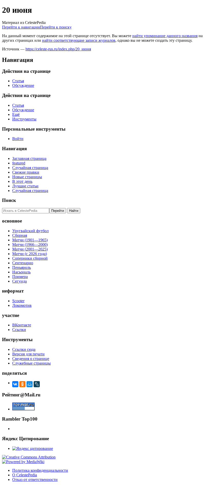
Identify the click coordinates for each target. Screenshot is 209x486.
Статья (18, 81)
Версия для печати (28, 354)
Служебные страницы (31, 363)
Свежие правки (25, 172)
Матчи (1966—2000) (30, 244)
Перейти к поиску (56, 27)
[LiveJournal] (37, 384)
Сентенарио (22, 263)
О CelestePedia (24, 475)
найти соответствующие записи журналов (78, 40)
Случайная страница (30, 167)
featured (18, 163)
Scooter (18, 301)
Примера (20, 276)
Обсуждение (23, 85)
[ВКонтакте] (15, 384)
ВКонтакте (21, 325)
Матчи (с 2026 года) (29, 254)
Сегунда (19, 281)
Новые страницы (27, 177)
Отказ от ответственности (35, 479)
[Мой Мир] (30, 384)
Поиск (9, 200)
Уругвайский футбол (30, 231)
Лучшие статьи (25, 186)
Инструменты (24, 119)
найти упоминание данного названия (165, 36)
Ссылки (19, 329)
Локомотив (22, 305)
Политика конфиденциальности (40, 470)
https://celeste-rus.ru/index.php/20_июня (58, 49)
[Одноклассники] (22, 384)
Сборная (19, 235)
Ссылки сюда (23, 349)
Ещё (16, 114)
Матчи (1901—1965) (30, 240)
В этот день (22, 181)
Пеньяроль (21, 267)
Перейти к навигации (21, 27)
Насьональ (21, 272)
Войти (17, 138)
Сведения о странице (30, 358)
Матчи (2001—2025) (30, 249)
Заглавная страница (29, 158)
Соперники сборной (30, 258)
